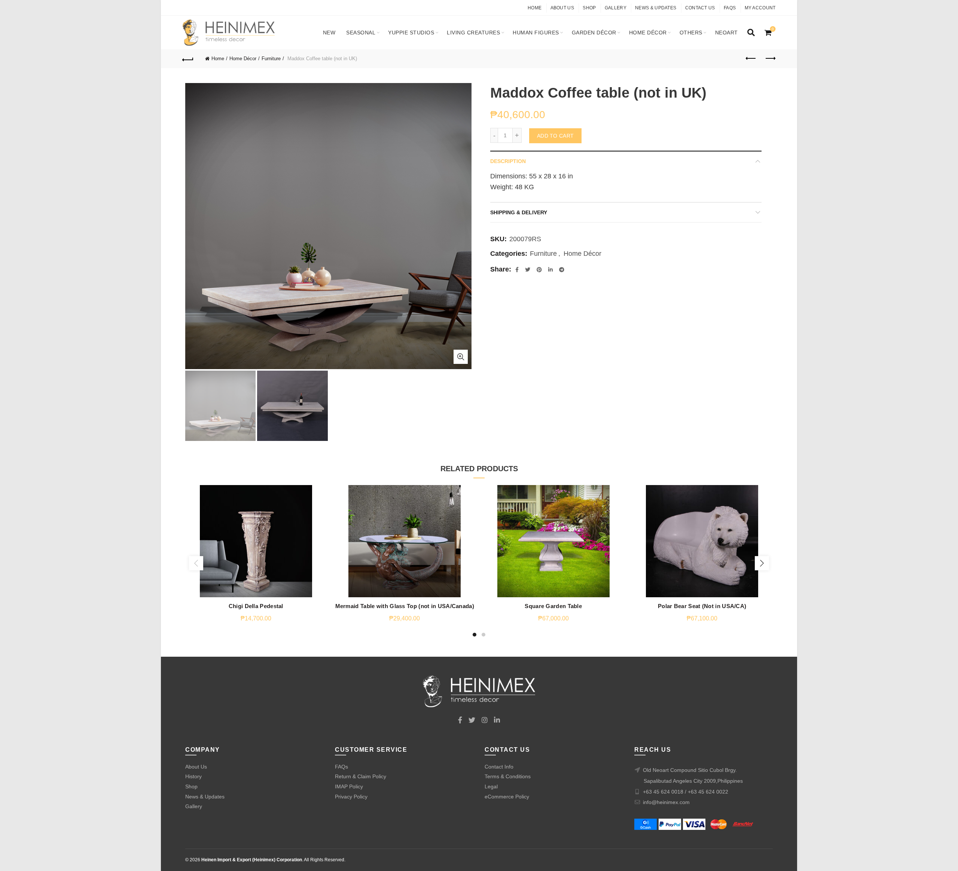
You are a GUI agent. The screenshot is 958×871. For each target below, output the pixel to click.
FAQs (730, 7)
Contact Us (700, 7)
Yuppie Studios (411, 33)
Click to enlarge (461, 357)
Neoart (726, 33)
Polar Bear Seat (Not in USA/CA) (702, 606)
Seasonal (360, 33)
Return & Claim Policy (360, 776)
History (193, 776)
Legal (491, 786)
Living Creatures (473, 33)
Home (534, 7)
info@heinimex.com (666, 802)
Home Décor (648, 33)
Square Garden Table (553, 606)
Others (691, 33)
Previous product (751, 58)
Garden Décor (594, 33)
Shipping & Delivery (518, 212)
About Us (562, 7)
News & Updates (655, 7)
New (329, 33)
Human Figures (536, 33)
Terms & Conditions (508, 776)
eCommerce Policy (507, 797)
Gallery (615, 7)
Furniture (271, 58)
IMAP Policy (349, 786)
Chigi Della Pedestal (256, 606)
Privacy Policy (351, 797)
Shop (589, 7)
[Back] (188, 58)
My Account (760, 7)
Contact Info (499, 767)
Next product (770, 58)
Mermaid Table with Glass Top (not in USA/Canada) (404, 606)
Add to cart (555, 136)
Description (508, 161)
